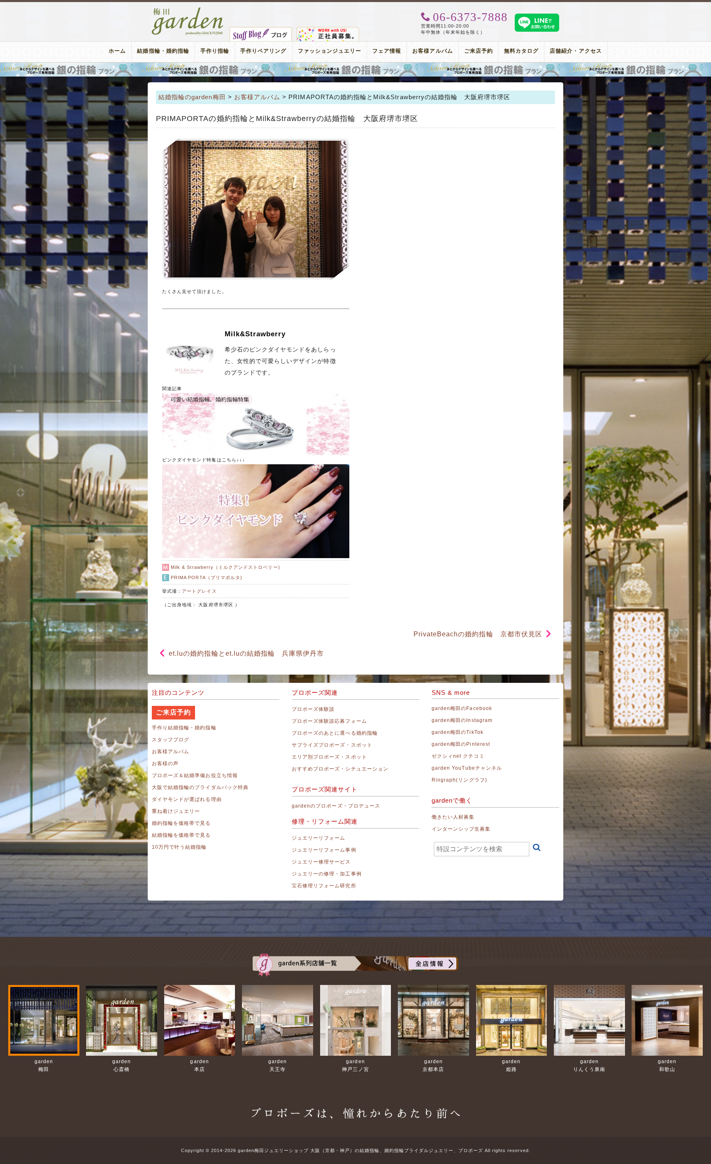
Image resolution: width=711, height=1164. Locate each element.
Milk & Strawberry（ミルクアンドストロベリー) (225, 567)
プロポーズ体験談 (313, 709)
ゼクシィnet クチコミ (458, 756)
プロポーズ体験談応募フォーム (329, 721)
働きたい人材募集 (453, 817)
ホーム (117, 51)
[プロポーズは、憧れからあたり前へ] (355, 1105)
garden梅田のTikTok (457, 732)
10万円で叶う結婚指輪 (179, 847)
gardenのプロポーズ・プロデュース (336, 806)
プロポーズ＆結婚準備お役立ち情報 (195, 775)
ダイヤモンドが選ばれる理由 (187, 799)
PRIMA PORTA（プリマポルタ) (206, 577)
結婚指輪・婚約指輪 (163, 51)
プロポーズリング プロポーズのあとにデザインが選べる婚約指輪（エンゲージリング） (355, 70)
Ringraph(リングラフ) (459, 780)
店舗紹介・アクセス (576, 51)
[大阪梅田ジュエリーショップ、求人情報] (327, 30)
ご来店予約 (478, 51)
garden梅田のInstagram (462, 720)
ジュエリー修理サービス (321, 862)
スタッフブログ (170, 740)
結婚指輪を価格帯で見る (181, 835)
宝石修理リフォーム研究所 (324, 886)
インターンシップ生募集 (461, 829)
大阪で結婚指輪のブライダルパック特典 (200, 787)
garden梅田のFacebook (462, 708)
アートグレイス (199, 591)
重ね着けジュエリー (176, 811)
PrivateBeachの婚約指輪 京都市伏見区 (478, 634)
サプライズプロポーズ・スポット (332, 745)
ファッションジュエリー (330, 51)
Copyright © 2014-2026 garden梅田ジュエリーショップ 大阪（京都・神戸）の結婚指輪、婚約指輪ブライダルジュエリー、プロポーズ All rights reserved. (355, 1150)
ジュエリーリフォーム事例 (324, 850)
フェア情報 (386, 51)
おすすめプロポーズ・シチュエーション (340, 769)
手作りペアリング (263, 51)
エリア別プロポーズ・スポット (329, 757)
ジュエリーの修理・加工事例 (327, 874)
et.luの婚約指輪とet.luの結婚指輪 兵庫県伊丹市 (246, 653)
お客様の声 (165, 763)
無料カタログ (521, 51)
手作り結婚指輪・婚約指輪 (184, 728)
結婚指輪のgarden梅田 (192, 96)
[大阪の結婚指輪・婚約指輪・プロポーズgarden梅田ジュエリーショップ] (188, 10)
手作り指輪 (214, 51)
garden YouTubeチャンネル (467, 768)
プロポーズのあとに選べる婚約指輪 (335, 733)
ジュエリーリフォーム (319, 838)
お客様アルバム (432, 51)
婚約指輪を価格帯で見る (181, 823)
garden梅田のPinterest (461, 744)
